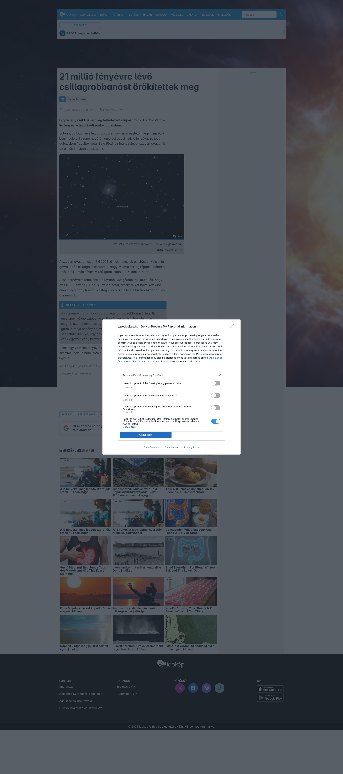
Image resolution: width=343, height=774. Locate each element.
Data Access (171, 447)
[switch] (215, 383)
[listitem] (171, 375)
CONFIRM (145, 434)
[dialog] (171, 387)
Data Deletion (151, 447)
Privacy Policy (192, 447)
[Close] (233, 326)
